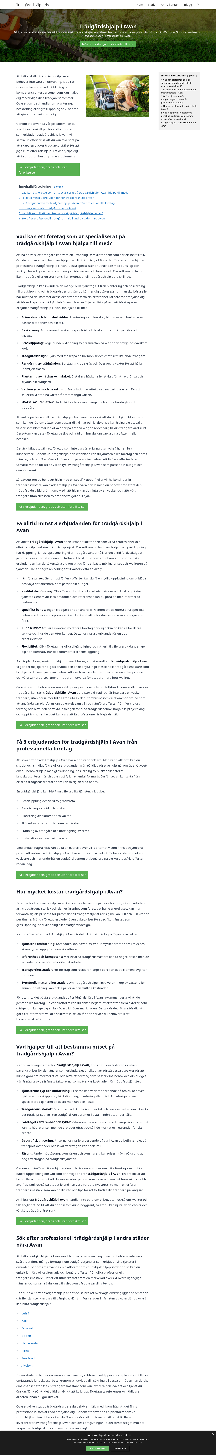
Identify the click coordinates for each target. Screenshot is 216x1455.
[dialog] (108, 1443)
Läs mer (138, 1442)
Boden (26, 1336)
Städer (152, 5)
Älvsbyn (27, 1365)
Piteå (25, 1351)
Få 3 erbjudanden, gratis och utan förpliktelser (108, 44)
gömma (58, 186)
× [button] (213, 1434)
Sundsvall (28, 1358)
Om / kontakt (170, 5)
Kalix (24, 1321)
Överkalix (28, 1328)
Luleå (25, 1313)
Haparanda (29, 1343)
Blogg (188, 5)
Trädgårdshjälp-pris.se (34, 4)
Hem (140, 5)
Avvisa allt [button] (120, 1448)
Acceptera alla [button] (98, 1448)
